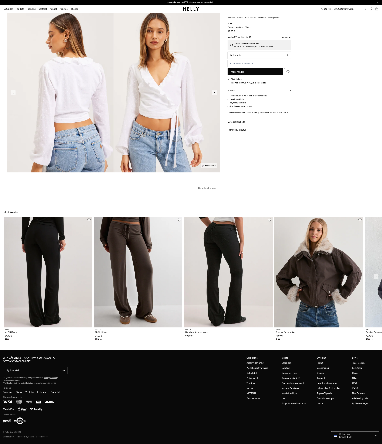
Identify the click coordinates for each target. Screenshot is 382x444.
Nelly (231, 23)
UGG (354, 383)
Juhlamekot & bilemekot (328, 388)
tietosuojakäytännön (11, 380)
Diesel (355, 373)
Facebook (8, 392)
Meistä (285, 358)
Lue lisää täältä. (49, 383)
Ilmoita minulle (237, 71)
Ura (283, 398)
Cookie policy (41, 437)
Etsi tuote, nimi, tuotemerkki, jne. (338, 9)
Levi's (355, 358)
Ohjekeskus (252, 358)
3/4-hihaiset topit (325, 398)
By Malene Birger (360, 403)
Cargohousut (323, 368)
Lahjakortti (287, 363)
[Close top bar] (377, 2)
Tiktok (19, 392)
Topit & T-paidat (325, 393)
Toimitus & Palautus (237, 129)
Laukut (320, 403)
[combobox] (259, 55)
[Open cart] (376, 9)
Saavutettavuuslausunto (293, 383)
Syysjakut (321, 358)
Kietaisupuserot (273, 18)
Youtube (29, 392)
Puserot (261, 18)
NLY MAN (251, 393)
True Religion (358, 363)
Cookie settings (289, 373)
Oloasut (320, 373)
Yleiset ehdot (8, 437)
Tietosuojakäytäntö (291, 378)
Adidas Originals (360, 398)
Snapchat (55, 392)
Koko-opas (286, 37)
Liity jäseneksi (12, 370)
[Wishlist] (370, 9)
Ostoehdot (252, 373)
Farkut (320, 363)
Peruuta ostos (253, 398)
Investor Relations (290, 388)
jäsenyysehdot (50, 377)
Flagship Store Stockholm (294, 403)
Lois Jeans (357, 368)
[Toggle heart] (288, 72)
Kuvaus (231, 90)
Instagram (42, 392)
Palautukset (252, 378)
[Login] (364, 9)
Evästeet (286, 368)
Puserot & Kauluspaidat (246, 18)
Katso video (210, 165)
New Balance (358, 393)
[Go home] (191, 9)
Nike (354, 378)
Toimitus (251, 383)
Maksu (250, 388)
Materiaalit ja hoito (236, 122)
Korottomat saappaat (327, 383)
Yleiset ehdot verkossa (257, 368)
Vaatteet (231, 18)
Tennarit (321, 378)
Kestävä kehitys (289, 393)
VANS (355, 388)
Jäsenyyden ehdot (255, 363)
